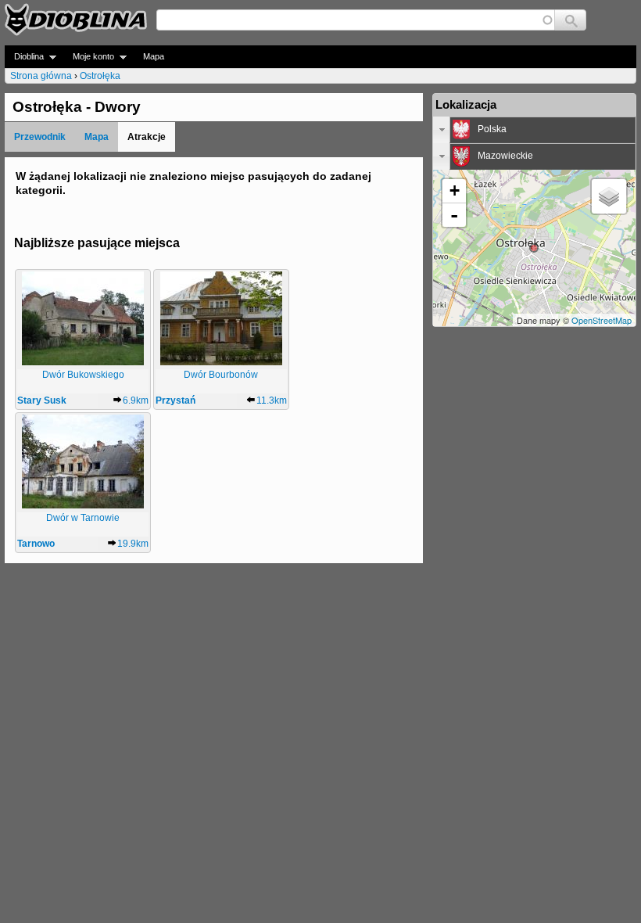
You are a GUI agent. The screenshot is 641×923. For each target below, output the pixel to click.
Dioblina (24, 57)
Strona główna (41, 75)
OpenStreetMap (601, 320)
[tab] (534, 130)
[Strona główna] (76, 19)
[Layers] (609, 196)
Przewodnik (40, 136)
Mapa (153, 56)
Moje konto (88, 57)
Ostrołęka (100, 75)
